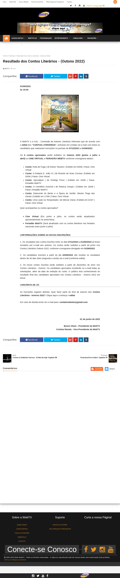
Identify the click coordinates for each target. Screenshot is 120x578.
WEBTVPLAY (22, 537)
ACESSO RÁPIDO (22, 529)
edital (24, 145)
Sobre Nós (12, 2)
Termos (6, 560)
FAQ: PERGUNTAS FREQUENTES (60, 529)
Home (5, 56)
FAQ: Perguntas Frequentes (55, 2)
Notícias (12, 56)
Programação (46, 38)
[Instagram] (102, 549)
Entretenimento (61, 38)
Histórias (16, 45)
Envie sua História (37, 2)
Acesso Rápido (23, 2)
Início (4, 2)
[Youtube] (110, 549)
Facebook (33, 76)
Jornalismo (78, 38)
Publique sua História (18, 560)
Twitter (56, 76)
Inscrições (91, 38)
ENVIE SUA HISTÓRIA (60, 525)
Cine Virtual (32, 216)
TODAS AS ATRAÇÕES (22, 533)
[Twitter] (94, 549)
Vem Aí (6, 45)
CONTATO (21, 541)
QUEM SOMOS (22, 525)
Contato (69, 2)
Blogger (98, 369)
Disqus (112, 369)
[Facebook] (86, 549)
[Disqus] (60, 406)
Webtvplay (32, 38)
